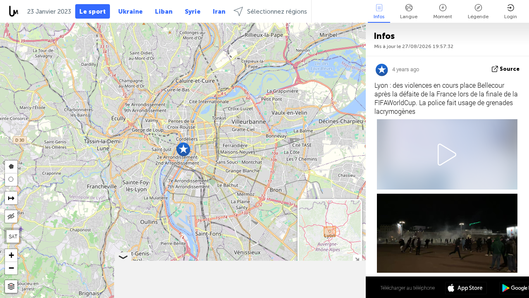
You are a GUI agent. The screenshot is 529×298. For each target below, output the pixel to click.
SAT (13, 236)
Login (510, 16)
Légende (478, 16)
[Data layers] (11, 286)
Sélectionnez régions (277, 11)
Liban (163, 11)
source (509, 69)
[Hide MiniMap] (357, 258)
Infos (379, 16)
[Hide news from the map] (11, 216)
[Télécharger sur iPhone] (466, 289)
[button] (183, 149)
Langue (408, 16)
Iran (219, 11)
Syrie (192, 11)
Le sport (92, 11)
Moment (442, 16)
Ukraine (130, 11)
